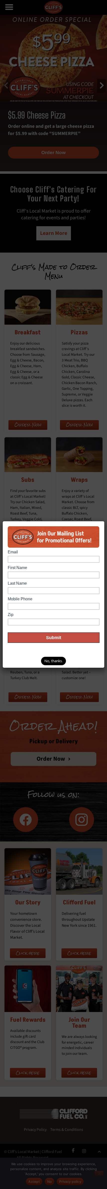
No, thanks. (53, 661)
